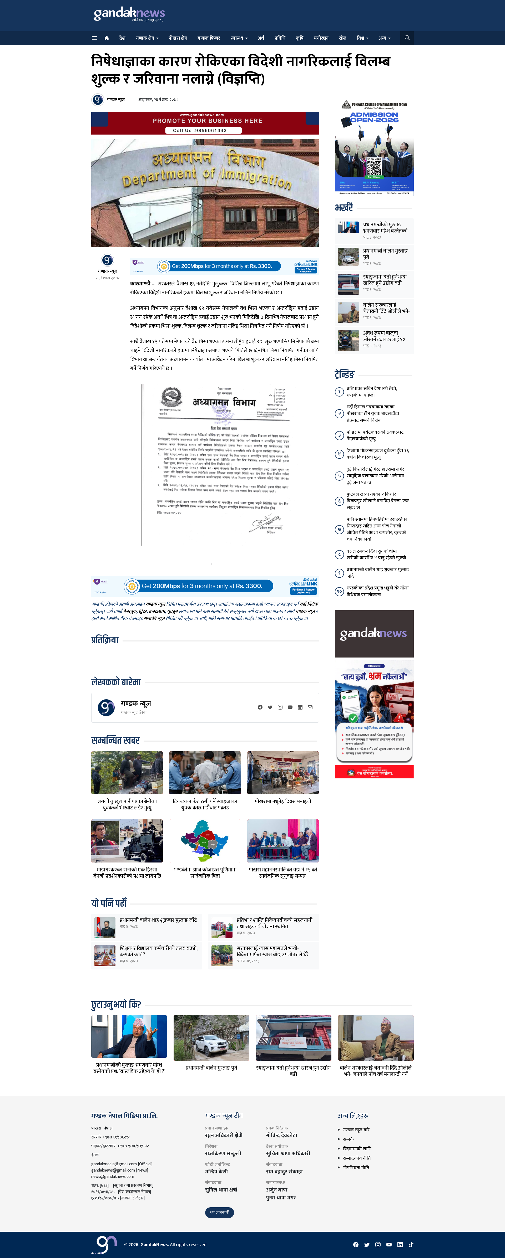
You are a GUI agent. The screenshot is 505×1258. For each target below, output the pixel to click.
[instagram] (280, 707)
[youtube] (290, 707)
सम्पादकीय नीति (357, 1158)
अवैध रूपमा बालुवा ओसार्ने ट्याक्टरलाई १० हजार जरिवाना (384, 339)
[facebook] (260, 707)
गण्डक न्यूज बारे (356, 1130)
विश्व (360, 38)
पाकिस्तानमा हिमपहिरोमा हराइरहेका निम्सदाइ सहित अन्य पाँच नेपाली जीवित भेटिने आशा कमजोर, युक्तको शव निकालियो (377, 529)
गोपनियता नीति (356, 1168)
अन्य (382, 38)
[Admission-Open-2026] (374, 147)
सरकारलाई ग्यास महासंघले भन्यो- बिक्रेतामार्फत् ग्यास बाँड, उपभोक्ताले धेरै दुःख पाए (273, 955)
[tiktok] (411, 1245)
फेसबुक (130, 611)
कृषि (300, 38)
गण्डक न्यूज (136, 704)
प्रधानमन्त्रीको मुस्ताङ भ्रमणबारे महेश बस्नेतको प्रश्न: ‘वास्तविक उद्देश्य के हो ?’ (129, 1068)
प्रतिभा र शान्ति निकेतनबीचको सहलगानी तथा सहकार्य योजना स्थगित (274, 923)
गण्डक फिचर (209, 38)
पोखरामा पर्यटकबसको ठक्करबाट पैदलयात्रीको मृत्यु (375, 435)
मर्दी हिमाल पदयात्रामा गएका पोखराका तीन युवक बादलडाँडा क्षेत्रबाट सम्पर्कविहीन (373, 413)
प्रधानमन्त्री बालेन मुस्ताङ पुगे (385, 254)
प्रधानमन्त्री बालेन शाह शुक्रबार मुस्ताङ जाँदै (158, 920)
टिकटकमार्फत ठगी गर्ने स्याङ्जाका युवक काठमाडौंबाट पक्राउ (205, 804)
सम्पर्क (348, 1139)
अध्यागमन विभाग (146, 308)
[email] (310, 707)
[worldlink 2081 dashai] (224, 266)
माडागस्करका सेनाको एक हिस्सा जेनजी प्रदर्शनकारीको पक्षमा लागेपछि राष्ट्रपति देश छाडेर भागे (127, 876)
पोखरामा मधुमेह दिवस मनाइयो (283, 801)
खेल (342, 38)
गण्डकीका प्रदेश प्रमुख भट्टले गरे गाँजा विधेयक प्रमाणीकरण (378, 591)
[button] (407, 38)
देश (122, 38)
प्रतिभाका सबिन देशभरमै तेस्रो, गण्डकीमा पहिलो (372, 392)
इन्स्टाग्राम (157, 611)
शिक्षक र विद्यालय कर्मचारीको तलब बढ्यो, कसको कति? (158, 951)
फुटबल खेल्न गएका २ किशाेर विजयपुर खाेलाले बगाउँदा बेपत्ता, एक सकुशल (378, 500)
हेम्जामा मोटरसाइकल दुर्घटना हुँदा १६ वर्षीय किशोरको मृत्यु (378, 454)
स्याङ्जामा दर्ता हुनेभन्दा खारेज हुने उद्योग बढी (385, 280)
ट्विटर (143, 611)
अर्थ (261, 38)
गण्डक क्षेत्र (145, 38)
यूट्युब (172, 611)
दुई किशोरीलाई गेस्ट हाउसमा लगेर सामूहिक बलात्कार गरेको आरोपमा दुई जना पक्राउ (375, 475)
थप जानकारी (219, 1212)
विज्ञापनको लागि (357, 1149)
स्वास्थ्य (237, 38)
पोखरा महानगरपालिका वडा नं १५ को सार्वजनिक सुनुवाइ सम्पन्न (283, 873)
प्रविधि (280, 38)
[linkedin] (300, 707)
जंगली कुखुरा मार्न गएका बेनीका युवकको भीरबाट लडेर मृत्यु (127, 804)
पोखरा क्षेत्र (178, 38)
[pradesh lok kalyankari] (374, 719)
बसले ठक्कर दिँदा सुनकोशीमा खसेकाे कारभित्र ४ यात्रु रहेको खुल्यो (376, 554)
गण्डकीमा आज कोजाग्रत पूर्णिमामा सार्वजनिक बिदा (205, 873)
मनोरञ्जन (321, 38)
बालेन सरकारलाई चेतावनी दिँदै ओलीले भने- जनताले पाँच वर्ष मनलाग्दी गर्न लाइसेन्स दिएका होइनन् (376, 1074)
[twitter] (270, 707)
